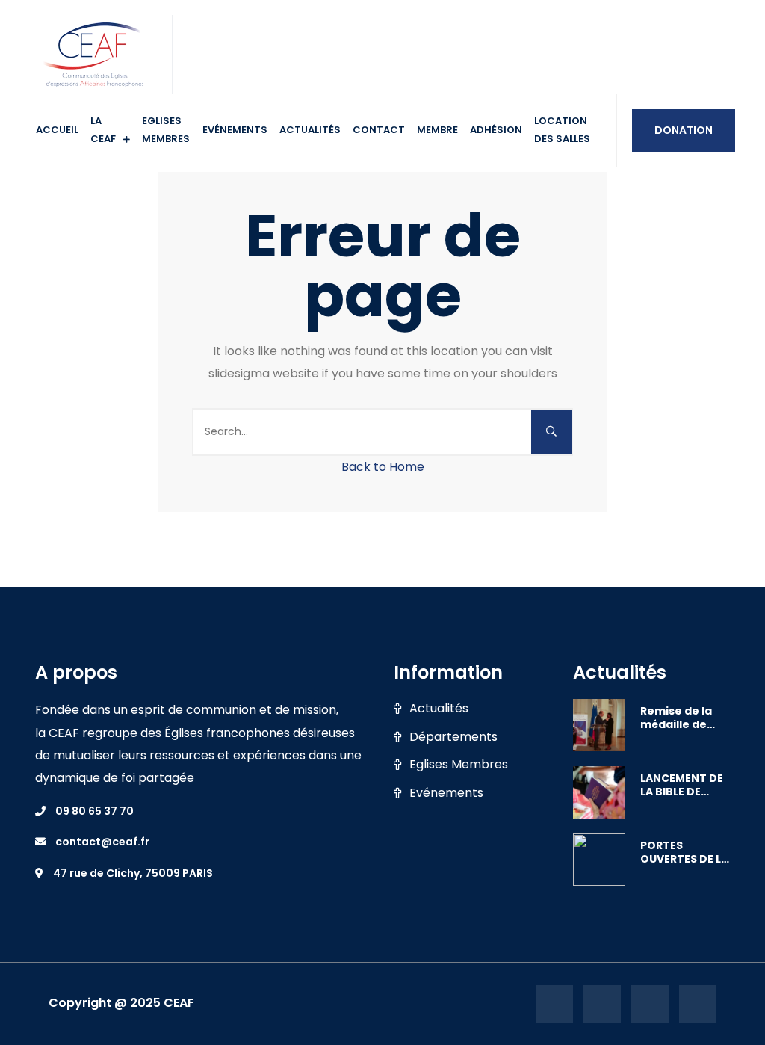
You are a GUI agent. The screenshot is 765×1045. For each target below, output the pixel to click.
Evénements (234, 130)
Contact (379, 130)
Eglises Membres (458, 764)
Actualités (310, 130)
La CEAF (103, 130)
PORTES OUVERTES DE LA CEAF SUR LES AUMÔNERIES (684, 852)
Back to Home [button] (382, 466)
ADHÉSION (496, 130)
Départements (453, 737)
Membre (437, 130)
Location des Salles (562, 130)
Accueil (57, 130)
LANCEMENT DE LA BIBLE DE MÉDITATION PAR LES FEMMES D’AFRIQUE (684, 784)
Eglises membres (166, 130)
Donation (683, 130)
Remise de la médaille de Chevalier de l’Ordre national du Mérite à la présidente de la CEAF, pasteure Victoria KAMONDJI (680, 717)
